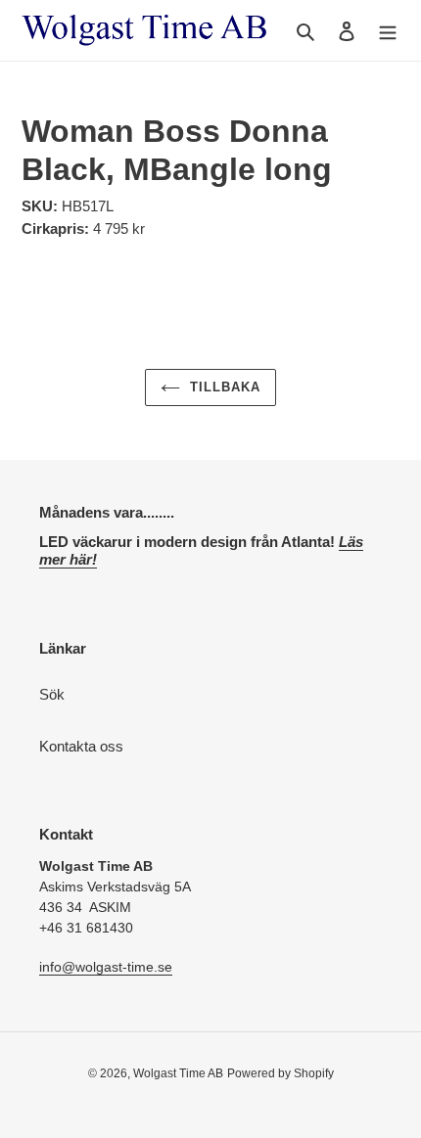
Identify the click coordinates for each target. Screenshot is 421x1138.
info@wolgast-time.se (105, 967)
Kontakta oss (81, 746)
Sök (52, 694)
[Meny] (387, 31)
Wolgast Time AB (178, 1073)
